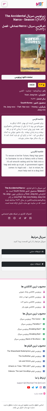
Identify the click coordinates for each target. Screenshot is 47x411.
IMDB (31, 85)
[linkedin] (9, 218)
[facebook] (30, 218)
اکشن (21, 90)
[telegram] (20, 218)
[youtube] (28, 387)
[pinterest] (14, 218)
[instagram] (41, 387)
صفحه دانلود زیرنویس (23, 77)
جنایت (28, 90)
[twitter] (25, 218)
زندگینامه (37, 90)
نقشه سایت (38, 393)
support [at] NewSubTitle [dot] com (31, 383)
